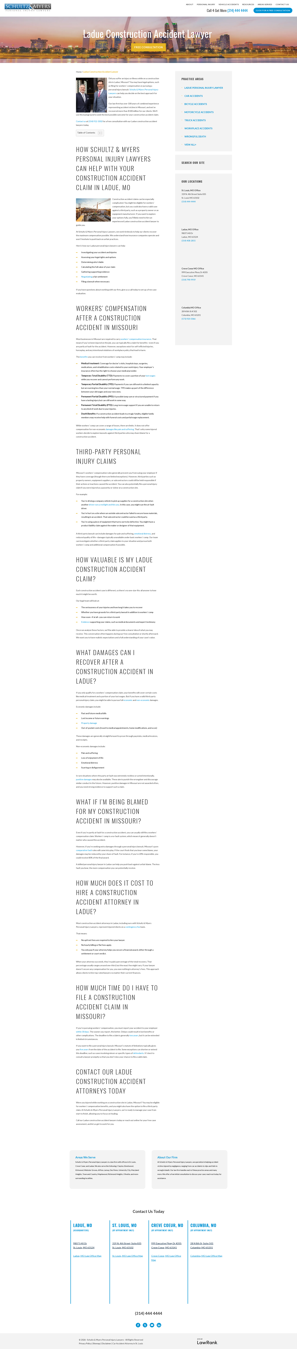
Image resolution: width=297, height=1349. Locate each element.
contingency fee (132, 927)
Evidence (85, 622)
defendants (138, 1053)
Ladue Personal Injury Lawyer (203, 87)
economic (128, 700)
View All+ (190, 144)
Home (79, 71)
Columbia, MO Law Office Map (206, 1255)
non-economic (142, 700)
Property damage (89, 723)
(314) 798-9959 (188, 279)
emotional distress (142, 533)
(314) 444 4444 (237, 10)
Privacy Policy (85, 1343)
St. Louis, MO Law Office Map (127, 1255)
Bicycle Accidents (195, 104)
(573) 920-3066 (188, 318)
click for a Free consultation (273, 10)
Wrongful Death (195, 136)
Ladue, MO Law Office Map (87, 1255)
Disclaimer (106, 1343)
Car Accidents (193, 95)
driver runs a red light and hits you (104, 504)
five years (84, 1049)
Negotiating (86, 276)
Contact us (81, 121)
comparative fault (84, 850)
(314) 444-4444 (188, 201)
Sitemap (96, 1343)
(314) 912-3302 (95, 121)
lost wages (150, 375)
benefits (84, 356)
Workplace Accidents (198, 128)
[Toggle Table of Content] (99, 133)
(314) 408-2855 (188, 240)
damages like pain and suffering (120, 429)
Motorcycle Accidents (199, 112)
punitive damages (84, 779)
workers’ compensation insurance (136, 339)
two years (133, 1035)
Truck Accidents (195, 120)
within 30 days (82, 1031)
